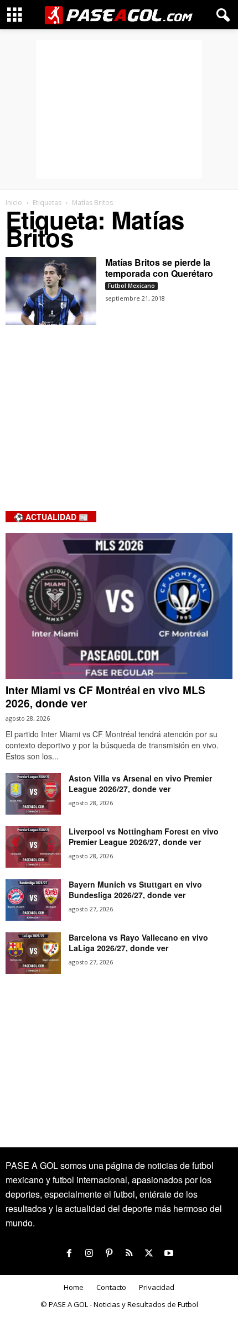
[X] (149, 1253)
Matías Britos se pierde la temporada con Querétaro (159, 268)
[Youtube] (169, 1253)
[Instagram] (89, 1253)
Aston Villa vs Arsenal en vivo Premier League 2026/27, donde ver (140, 783)
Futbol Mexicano (131, 286)
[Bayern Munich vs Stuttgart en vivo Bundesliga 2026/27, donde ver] (33, 900)
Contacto (111, 1287)
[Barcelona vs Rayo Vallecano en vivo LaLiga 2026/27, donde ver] (33, 953)
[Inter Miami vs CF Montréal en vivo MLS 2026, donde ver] (119, 606)
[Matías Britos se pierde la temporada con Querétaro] (51, 291)
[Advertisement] (119, 109)
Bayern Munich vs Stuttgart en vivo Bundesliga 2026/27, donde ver (135, 889)
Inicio (14, 202)
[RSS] (129, 1253)
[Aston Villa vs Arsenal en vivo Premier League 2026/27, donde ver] (33, 794)
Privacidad (156, 1287)
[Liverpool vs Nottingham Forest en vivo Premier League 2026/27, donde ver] (33, 847)
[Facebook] (69, 1253)
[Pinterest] (109, 1253)
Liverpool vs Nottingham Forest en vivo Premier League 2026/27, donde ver (144, 836)
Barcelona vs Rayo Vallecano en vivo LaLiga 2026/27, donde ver (138, 942)
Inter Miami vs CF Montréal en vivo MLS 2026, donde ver (105, 697)
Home (74, 1287)
